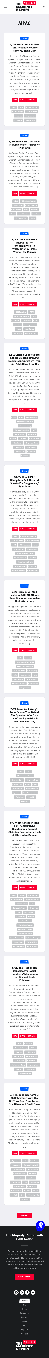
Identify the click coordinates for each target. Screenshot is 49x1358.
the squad (19, 120)
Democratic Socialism (22, 430)
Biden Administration (29, 201)
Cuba (32, 904)
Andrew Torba (34, 895)
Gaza (26, 209)
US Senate (25, 1199)
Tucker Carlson (30, 1069)
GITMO (19, 912)
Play (15, 100)
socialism (25, 456)
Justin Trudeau (18, 679)
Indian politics (25, 675)
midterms (33, 1174)
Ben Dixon (29, 1043)
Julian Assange (18, 112)
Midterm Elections (25, 921)
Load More (24, 1215)
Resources (24, 1313)
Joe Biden (37, 214)
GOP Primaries (29, 912)
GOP (14, 545)
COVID (29, 771)
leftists (13, 439)
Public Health (20, 797)
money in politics (20, 558)
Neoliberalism (35, 439)
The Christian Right (33, 938)
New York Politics (32, 112)
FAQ (24, 1325)
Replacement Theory (18, 1065)
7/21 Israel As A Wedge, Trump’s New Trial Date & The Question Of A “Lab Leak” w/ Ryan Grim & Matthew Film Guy (24, 715)
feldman (33, 1048)
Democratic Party (25, 426)
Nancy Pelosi (20, 1178)
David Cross (16, 1165)
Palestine (19, 116)
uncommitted (18, 333)
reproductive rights (17, 938)
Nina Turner (31, 1178)
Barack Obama (17, 899)
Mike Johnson (32, 549)
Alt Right (22, 895)
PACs (25, 1182)
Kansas (31, 916)
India (15, 675)
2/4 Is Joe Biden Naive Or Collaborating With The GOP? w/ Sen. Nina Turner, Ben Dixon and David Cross (24, 1099)
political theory (17, 443)
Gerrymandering (33, 1169)
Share (22, 100)
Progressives (19, 447)
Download (31, 100)
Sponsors (24, 1317)
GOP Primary (27, 320)
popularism (32, 1186)
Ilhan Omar (32, 434)
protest (19, 329)
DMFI (34, 430)
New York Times (19, 1061)
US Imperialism (30, 120)
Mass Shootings (32, 1056)
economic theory (20, 434)
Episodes (24, 1300)
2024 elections (21, 312)
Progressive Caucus (32, 443)
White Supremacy (25, 1073)
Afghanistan (16, 1161)
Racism (27, 1191)
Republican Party (20, 566)
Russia (36, 1191)
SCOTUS (14, 1195)
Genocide (35, 209)
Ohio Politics (16, 1182)
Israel (21, 107)
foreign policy (17, 209)
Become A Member (24, 1277)
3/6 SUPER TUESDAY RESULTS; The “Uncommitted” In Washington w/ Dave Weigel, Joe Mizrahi (24, 245)
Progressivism (30, 116)
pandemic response (31, 793)
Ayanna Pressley (32, 417)
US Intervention (19, 946)
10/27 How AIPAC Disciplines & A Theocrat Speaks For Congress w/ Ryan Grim (24, 482)
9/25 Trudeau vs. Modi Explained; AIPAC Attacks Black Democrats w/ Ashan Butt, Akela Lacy (24, 596)
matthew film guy (32, 788)
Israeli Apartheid (33, 107)
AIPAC (14, 107)
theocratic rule (33, 570)
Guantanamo (21, 916)
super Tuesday (29, 329)
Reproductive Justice (25, 933)
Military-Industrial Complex (25, 553)
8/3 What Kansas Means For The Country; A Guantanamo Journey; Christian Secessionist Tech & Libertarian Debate (24, 829)
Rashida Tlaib (20, 451)
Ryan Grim (32, 451)
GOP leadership (25, 545)
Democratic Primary (33, 541)
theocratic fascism (19, 570)
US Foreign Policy (21, 218)
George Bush (34, 908)
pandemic (17, 793)
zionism (33, 218)
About (24, 1321)
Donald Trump (18, 205)
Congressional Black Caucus (25, 662)
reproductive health (25, 929)
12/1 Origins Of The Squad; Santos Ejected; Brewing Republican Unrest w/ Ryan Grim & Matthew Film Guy (24, 359)
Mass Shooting (18, 1056)
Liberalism (23, 439)
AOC (22, 417)
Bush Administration (32, 899)
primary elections (30, 325)
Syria (22, 1195)
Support (24, 1329)
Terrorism (19, 1069)
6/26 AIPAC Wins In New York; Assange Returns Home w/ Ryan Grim (24, 47)
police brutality (20, 1186)
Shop (24, 1308)
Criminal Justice (22, 904)
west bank (25, 801)
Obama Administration (26, 925)
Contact (24, 1333)
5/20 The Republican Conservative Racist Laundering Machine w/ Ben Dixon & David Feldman (24, 974)
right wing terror (34, 1065)
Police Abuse (35, 1182)
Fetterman (19, 1052)
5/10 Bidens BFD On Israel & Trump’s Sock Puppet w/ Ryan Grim (24, 144)
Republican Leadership (25, 562)
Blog (24, 1304)
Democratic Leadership (25, 421)
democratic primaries (22, 316)
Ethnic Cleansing (32, 205)
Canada (29, 658)
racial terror (32, 1061)
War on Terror (32, 946)
